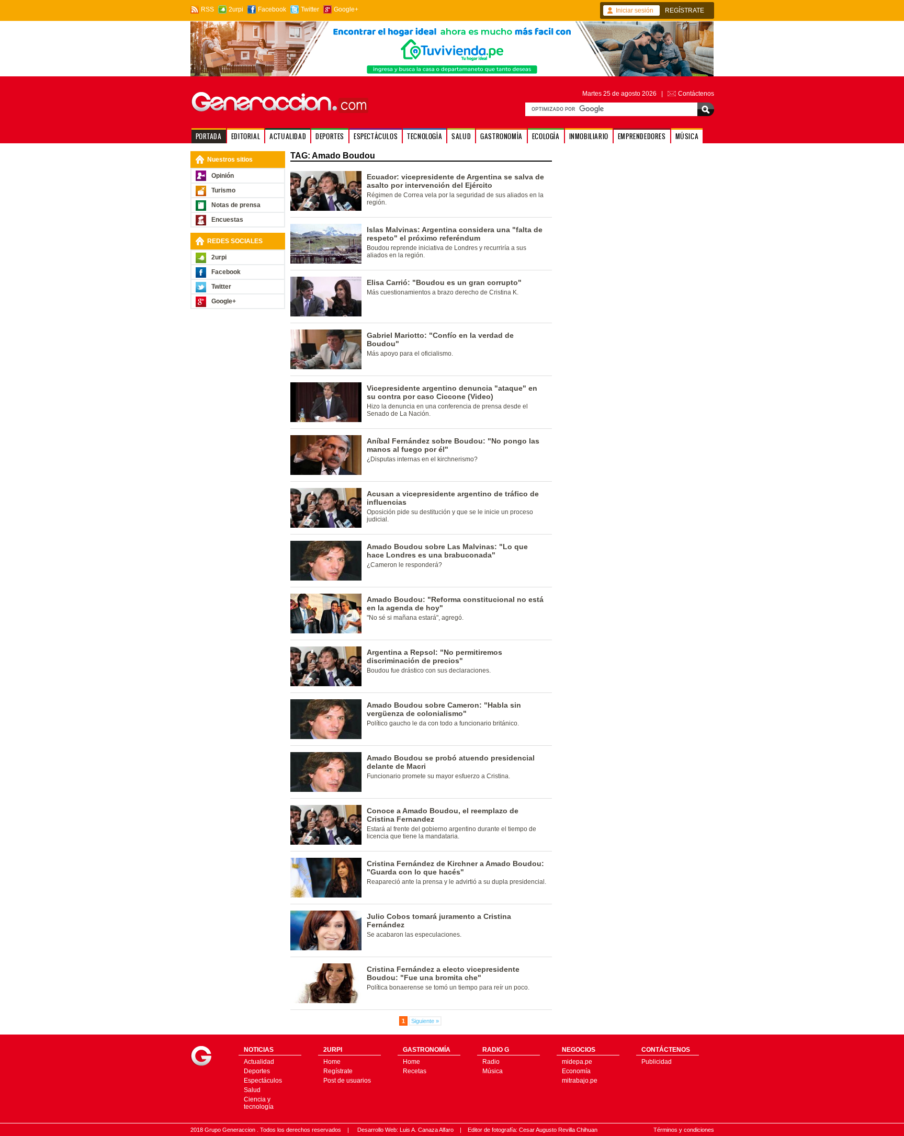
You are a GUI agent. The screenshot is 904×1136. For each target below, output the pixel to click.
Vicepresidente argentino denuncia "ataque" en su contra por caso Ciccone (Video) (452, 392)
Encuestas (227, 219)
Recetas (414, 1071)
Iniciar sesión (634, 10)
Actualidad (259, 1061)
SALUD (461, 136)
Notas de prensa (236, 205)
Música (492, 1071)
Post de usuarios (347, 1080)
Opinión (222, 175)
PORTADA (209, 136)
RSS (207, 9)
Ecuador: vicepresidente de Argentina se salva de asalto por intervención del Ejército (455, 181)
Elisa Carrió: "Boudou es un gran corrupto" (444, 282)
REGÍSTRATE (684, 10)
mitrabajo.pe (579, 1080)
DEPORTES (329, 136)
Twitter (310, 9)
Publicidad (656, 1061)
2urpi (236, 9)
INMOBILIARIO (588, 136)
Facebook (272, 9)
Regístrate (338, 1071)
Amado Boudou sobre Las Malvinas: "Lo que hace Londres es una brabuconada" (447, 550)
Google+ (346, 9)
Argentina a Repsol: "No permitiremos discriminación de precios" (434, 656)
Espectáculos (263, 1080)
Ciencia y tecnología (259, 1103)
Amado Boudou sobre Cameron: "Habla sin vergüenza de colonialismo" (444, 709)
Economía (576, 1071)
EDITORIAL (245, 136)
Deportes (257, 1071)
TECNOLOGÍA (424, 136)
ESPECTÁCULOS (376, 136)
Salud (252, 1090)
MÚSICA (687, 136)
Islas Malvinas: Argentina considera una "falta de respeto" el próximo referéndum (455, 233)
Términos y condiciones (683, 1130)
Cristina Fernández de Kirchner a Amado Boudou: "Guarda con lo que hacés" (455, 867)
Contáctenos (696, 93)
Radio (491, 1061)
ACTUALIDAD (287, 136)
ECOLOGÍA (546, 136)
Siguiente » (425, 1021)
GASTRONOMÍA (501, 136)
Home (332, 1061)
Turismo (223, 190)
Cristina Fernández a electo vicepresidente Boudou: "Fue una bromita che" (443, 973)
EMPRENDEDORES (642, 136)
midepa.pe (577, 1061)
